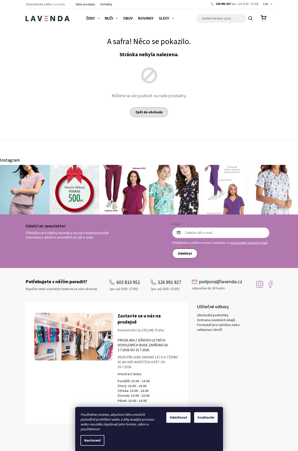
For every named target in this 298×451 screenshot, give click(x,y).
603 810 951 (124, 285)
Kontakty (106, 4)
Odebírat (185, 253)
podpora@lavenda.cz (217, 285)
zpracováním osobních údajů (249, 243)
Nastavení (92, 440)
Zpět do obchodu (149, 112)
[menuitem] (92, 18)
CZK (266, 4)
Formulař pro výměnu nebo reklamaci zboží (218, 327)
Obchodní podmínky (213, 315)
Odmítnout (178, 417)
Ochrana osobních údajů (216, 320)
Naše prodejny (85, 4)
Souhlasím (205, 417)
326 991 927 (237, 4)
